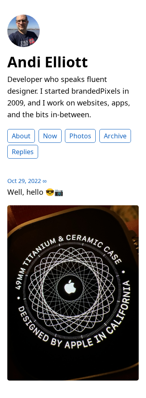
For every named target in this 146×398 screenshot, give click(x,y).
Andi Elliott (47, 62)
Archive (115, 135)
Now (50, 135)
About (21, 135)
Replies (23, 151)
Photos (80, 135)
